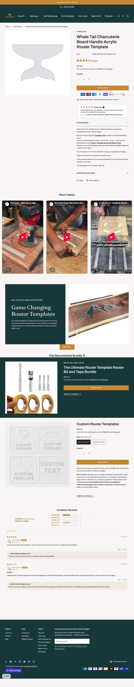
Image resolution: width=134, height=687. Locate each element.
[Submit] (86, 641)
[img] (11, 537)
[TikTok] (29, 661)
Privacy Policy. (60, 649)
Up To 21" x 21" (98, 442)
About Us (8, 633)
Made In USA (42, 648)
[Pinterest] (15, 661)
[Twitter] (6, 661)
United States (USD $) (120, 661)
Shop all (67, 347)
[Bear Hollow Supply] (10, 16)
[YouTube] (24, 661)
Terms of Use (81, 646)
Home (7, 26)
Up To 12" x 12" (83, 442)
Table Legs (42, 636)
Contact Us (25, 633)
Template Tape (100, 135)
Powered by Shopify (30, 666)
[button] (127, 16)
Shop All (41, 633)
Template (81, 32)
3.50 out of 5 (30, 519)
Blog (6, 639)
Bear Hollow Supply (74, 363)
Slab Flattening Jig (44, 639)
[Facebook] (10, 661)
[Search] (118, 16)
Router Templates (44, 642)
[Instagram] (20, 661)
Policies (8, 636)
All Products (18, 26)
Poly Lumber (42, 645)
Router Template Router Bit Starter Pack (106, 143)
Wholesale (25, 636)
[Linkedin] (33, 661)
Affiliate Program (27, 639)
